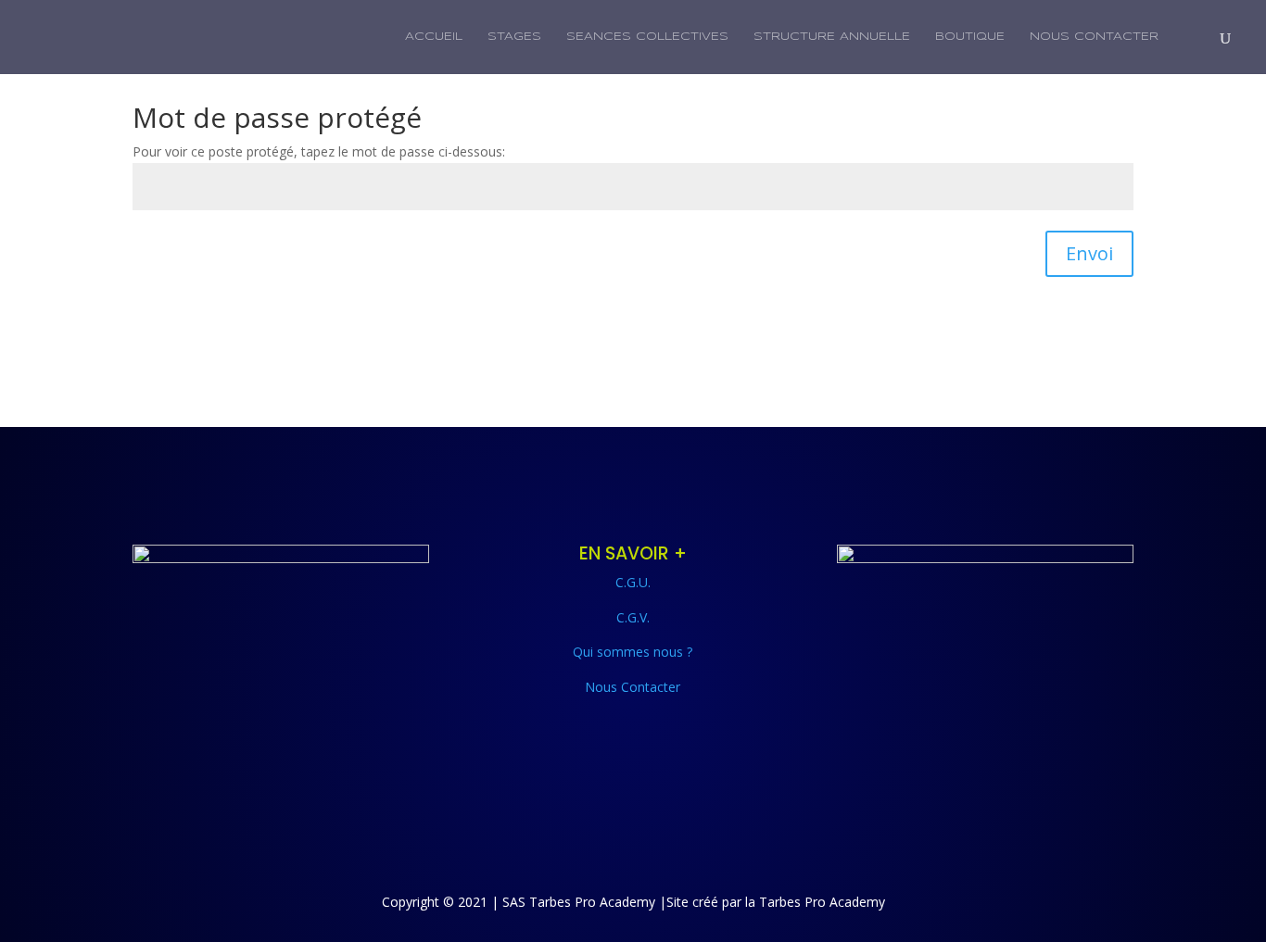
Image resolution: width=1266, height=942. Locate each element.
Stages (514, 36)
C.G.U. (633, 582)
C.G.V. (633, 617)
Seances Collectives (647, 36)
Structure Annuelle (831, 36)
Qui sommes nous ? (632, 651)
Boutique (970, 36)
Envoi (1089, 253)
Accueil (433, 36)
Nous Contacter (1094, 36)
